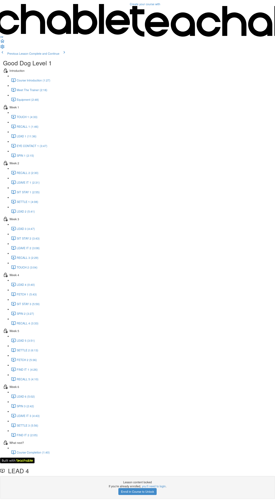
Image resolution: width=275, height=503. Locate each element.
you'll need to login (154, 486)
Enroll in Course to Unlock (137, 492)
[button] (2, 42)
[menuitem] (2, 48)
